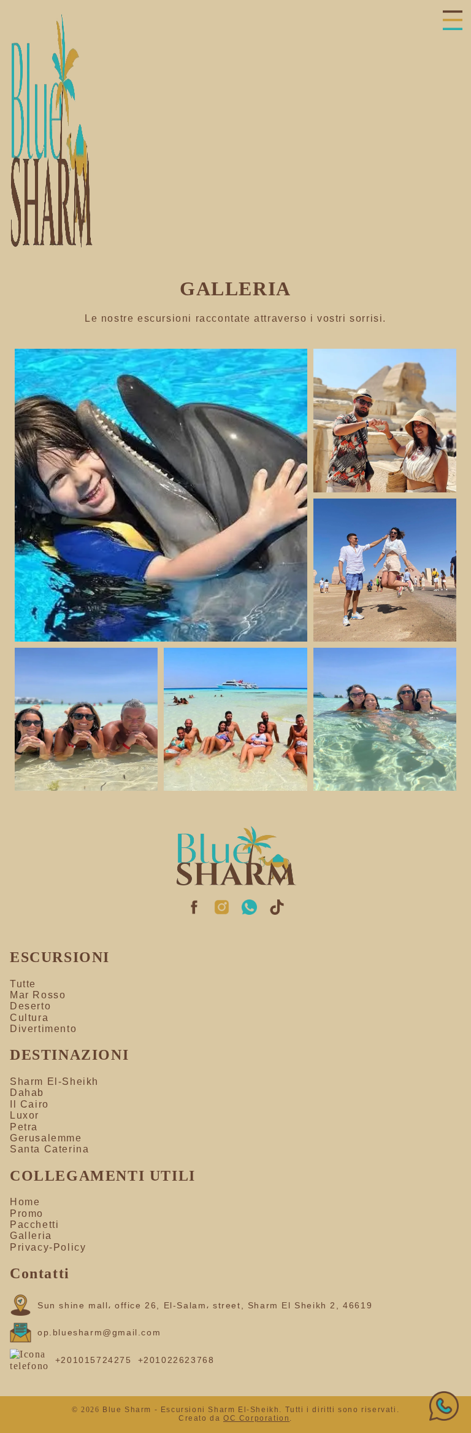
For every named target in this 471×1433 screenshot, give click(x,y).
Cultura (29, 1017)
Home (25, 1202)
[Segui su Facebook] (194, 911)
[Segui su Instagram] (221, 911)
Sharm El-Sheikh (54, 1081)
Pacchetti (34, 1224)
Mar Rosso (38, 995)
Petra (24, 1127)
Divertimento (43, 1028)
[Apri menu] (454, 21)
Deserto (30, 1006)
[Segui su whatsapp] (249, 911)
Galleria (31, 1235)
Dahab (27, 1092)
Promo (27, 1213)
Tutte (23, 984)
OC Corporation (256, 1418)
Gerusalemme (46, 1138)
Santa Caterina (49, 1149)
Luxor (24, 1115)
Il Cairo (29, 1104)
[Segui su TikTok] (277, 911)
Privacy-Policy (48, 1247)
